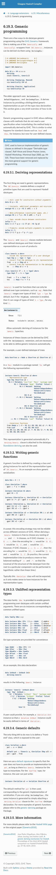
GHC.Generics (31, 41)
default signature (24, 761)
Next (46, 853)
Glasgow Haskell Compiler (30, 4)
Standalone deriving (12, 446)
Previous (11, 853)
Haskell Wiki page (44, 824)
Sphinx (16, 868)
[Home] (4, 13)
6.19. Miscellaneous (40, 13)
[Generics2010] (29, 827)
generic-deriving (28, 808)
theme (29, 868)
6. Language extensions (18, 13)
